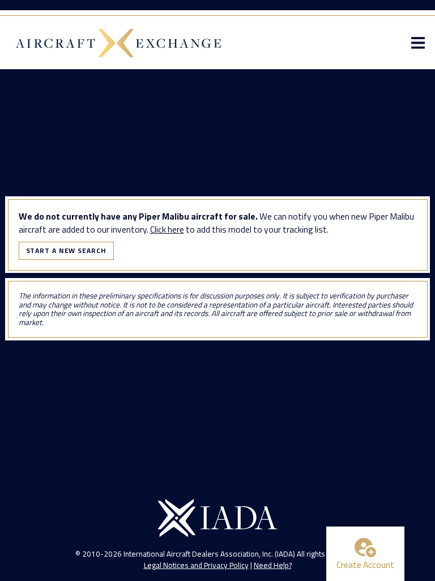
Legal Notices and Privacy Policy (196, 565)
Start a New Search (66, 250)
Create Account (365, 564)
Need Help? (273, 565)
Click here (167, 229)
